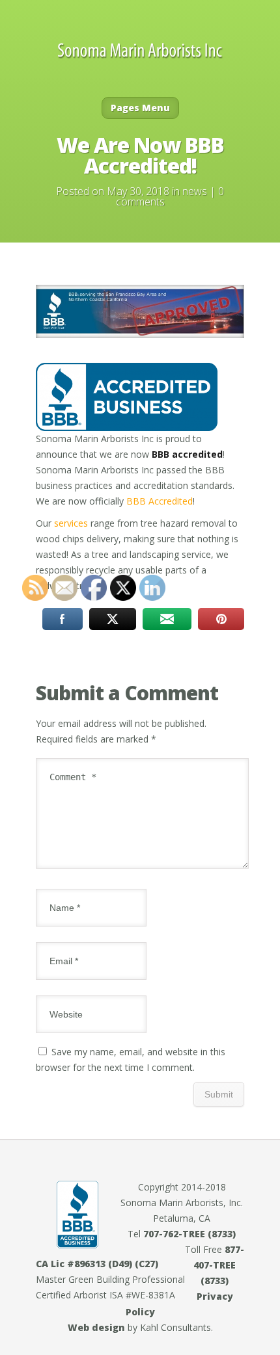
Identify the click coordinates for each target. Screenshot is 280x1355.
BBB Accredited (159, 501)
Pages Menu (140, 107)
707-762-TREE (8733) (189, 1234)
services (71, 523)
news (194, 191)
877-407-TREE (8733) (218, 1265)
